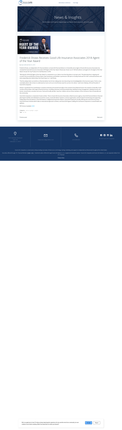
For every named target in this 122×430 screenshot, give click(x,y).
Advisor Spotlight (30, 110)
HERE (32, 106)
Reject (96, 422)
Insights (36, 110)
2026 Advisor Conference (64, 2)
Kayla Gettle (24, 64)
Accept (88, 422)
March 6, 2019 (31, 64)
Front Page (75, 2)
